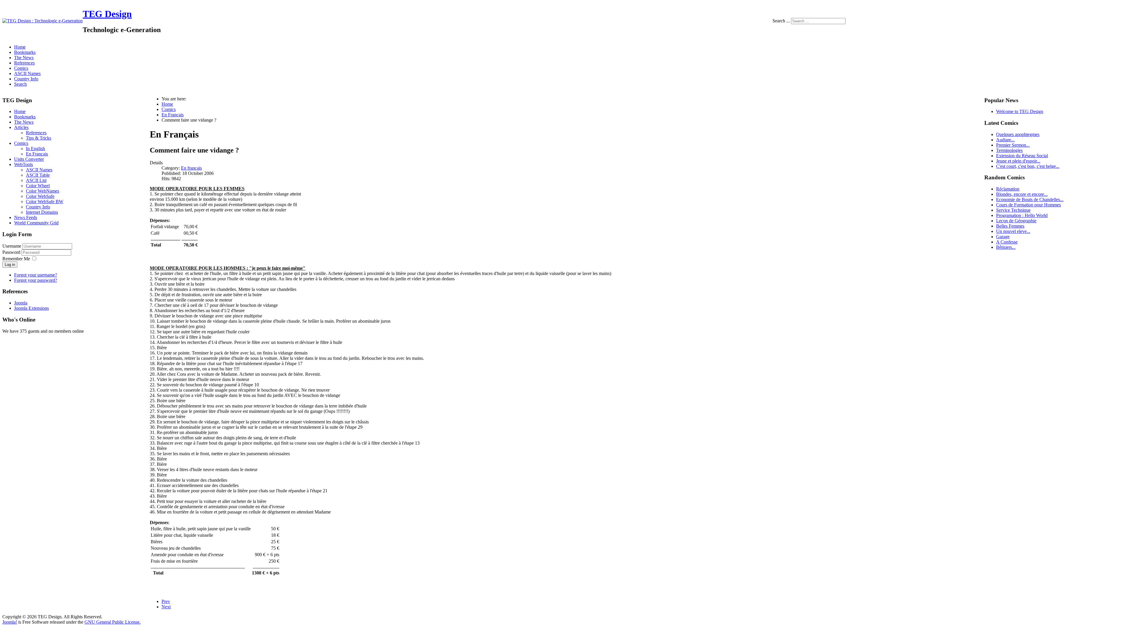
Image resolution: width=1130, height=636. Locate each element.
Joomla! (9, 622)
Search (20, 84)
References (24, 62)
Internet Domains (42, 212)
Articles (21, 127)
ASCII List (36, 180)
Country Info (26, 78)
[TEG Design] (42, 20)
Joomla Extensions (31, 308)
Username (11, 246)
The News (24, 57)
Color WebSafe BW (44, 201)
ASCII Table (38, 175)
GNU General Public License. (112, 622)
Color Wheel (38, 185)
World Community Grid (36, 222)
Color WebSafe (40, 196)
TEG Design (107, 14)
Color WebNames (42, 190)
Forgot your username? (35, 274)
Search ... (781, 20)
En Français (37, 153)
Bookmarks (25, 52)
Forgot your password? (35, 280)
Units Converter (29, 159)
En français (191, 167)
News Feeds (25, 217)
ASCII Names (27, 73)
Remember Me (16, 258)
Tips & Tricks (38, 137)
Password (11, 252)
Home (20, 46)
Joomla (20, 302)
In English (35, 148)
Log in (10, 264)
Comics (21, 68)
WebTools (23, 164)
